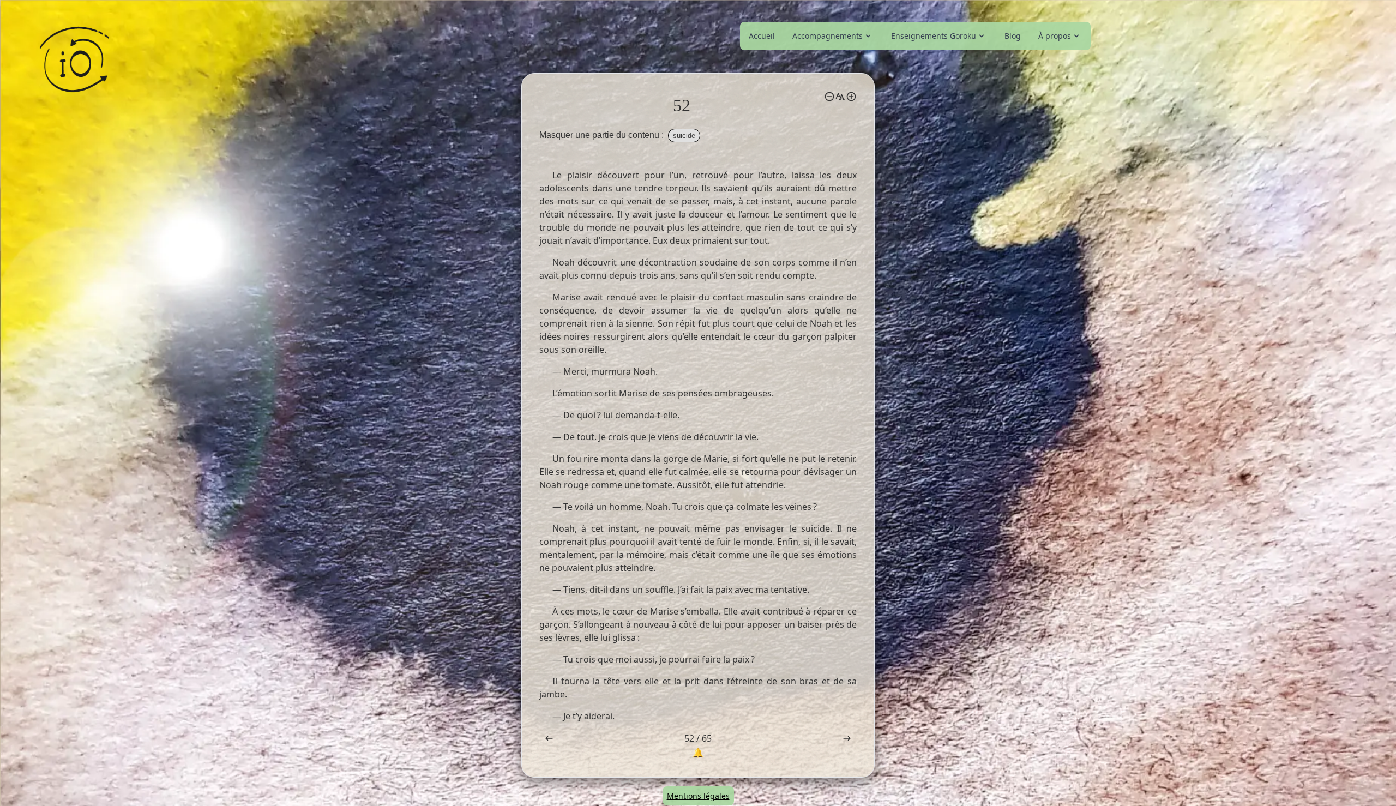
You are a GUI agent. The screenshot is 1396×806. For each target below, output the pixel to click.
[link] (833, 36)
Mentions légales (698, 796)
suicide (684, 135)
